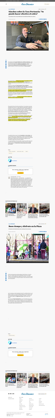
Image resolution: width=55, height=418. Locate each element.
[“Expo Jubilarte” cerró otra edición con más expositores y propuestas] (22, 208)
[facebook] (41, 19)
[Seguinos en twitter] (8, 393)
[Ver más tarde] (38, 19)
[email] (44, 19)
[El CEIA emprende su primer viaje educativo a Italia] (10, 208)
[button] (27, 49)
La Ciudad (7, 0)
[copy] (45, 19)
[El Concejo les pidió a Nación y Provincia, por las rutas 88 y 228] (44, 208)
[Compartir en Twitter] (6, 64)
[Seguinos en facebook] (13, 393)
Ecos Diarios (14, 160)
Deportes (10, 0)
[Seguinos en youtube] (10, 393)
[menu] (6, 4)
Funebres (18, 0)
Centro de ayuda (28, 413)
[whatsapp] (40, 19)
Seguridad (14, 0)
